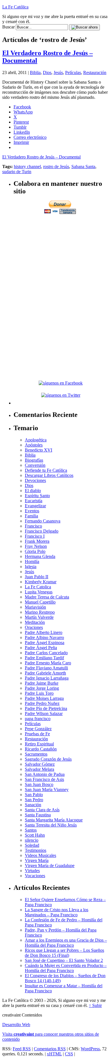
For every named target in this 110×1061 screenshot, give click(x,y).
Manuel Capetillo (40, 602)
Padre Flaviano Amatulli (46, 667)
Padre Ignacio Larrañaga (47, 678)
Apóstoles (34, 445)
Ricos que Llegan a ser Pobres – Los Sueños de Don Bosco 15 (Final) (64, 953)
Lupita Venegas (38, 591)
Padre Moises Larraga (44, 698)
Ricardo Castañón (41, 749)
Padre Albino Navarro (44, 637)
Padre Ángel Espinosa (44, 642)
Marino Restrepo (40, 612)
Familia (31, 515)
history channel (27, 166)
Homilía (32, 561)
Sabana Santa (83, 166)
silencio (31, 840)
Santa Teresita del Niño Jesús (51, 825)
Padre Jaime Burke (41, 683)
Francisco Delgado (41, 531)
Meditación (35, 622)
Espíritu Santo (37, 495)
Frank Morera (37, 541)
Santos (31, 830)
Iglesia (30, 566)
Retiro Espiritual (39, 743)
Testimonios (35, 850)
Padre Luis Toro (39, 693)
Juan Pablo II (36, 576)
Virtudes (32, 870)
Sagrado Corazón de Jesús (48, 759)
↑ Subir (95, 1005)
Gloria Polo (35, 551)
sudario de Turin (16, 171)
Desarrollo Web (16, 1024)
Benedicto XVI (38, 450)
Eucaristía (33, 500)
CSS (69, 1053)
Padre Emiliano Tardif (44, 657)
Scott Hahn (35, 835)
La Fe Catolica (38, 586)
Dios (47, 72)
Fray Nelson (36, 546)
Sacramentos (36, 754)
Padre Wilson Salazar (44, 713)
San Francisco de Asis (44, 779)
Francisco (33, 526)
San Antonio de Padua (45, 774)
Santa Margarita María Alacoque (54, 819)
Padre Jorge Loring (42, 688)
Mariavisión (35, 607)
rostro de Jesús (56, 166)
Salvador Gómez (40, 764)
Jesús (58, 72)
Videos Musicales (40, 855)
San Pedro (34, 799)
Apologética (36, 439)
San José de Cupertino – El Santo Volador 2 (64, 960)
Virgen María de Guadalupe (49, 865)
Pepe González (38, 728)
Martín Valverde (39, 617)
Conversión (35, 465)
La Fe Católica (15, 7)
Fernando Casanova (42, 521)
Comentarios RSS (50, 1048)
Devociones (35, 480)
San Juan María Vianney (47, 789)
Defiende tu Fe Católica (46, 470)
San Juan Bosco (39, 784)
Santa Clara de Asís (42, 809)
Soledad (32, 845)
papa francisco (37, 718)
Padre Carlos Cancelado (46, 652)
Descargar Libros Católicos (49, 475)
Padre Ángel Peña (41, 647)
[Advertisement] (61, 254)
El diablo (33, 490)
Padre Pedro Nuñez (42, 703)
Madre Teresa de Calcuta (47, 597)
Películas (73, 72)
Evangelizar (35, 505)
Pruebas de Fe (37, 733)
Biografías (34, 460)
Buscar (8, 26)
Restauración (94, 72)
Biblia (35, 72)
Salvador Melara (39, 769)
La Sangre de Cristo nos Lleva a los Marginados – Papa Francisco (56, 912)
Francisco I (35, 536)
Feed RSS (22, 1048)
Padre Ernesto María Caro (48, 662)
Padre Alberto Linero (43, 632)
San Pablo (34, 794)
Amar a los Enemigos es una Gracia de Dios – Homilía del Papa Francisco (66, 943)
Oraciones (34, 627)
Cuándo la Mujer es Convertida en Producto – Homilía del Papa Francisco (66, 968)
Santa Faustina (38, 814)
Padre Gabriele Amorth (45, 673)
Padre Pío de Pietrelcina (46, 708)
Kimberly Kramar (40, 581)
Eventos (32, 510)
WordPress (90, 1048)
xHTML (54, 1053)
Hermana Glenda (40, 556)
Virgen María (37, 860)
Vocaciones (35, 875)
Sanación (33, 804)
